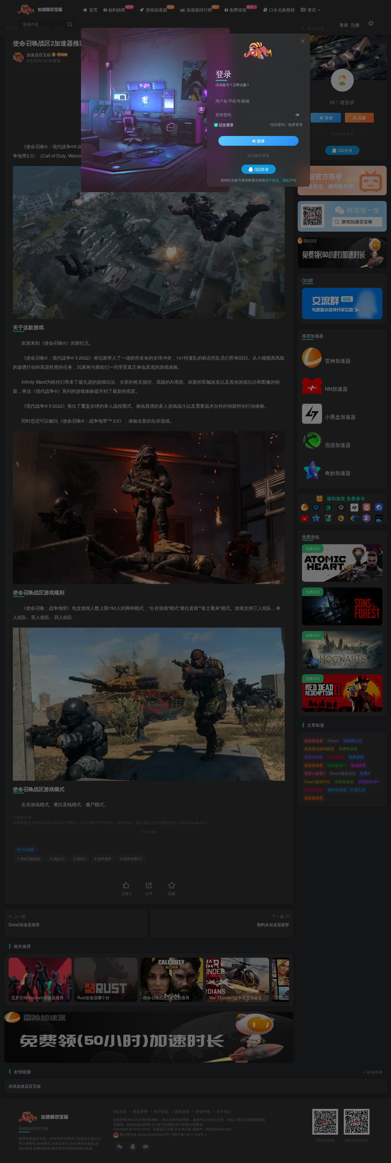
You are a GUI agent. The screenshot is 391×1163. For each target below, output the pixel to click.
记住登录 (226, 124)
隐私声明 (289, 179)
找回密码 (277, 124)
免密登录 (295, 124)
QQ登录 (261, 169)
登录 (261, 140)
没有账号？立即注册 (231, 84)
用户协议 (272, 179)
